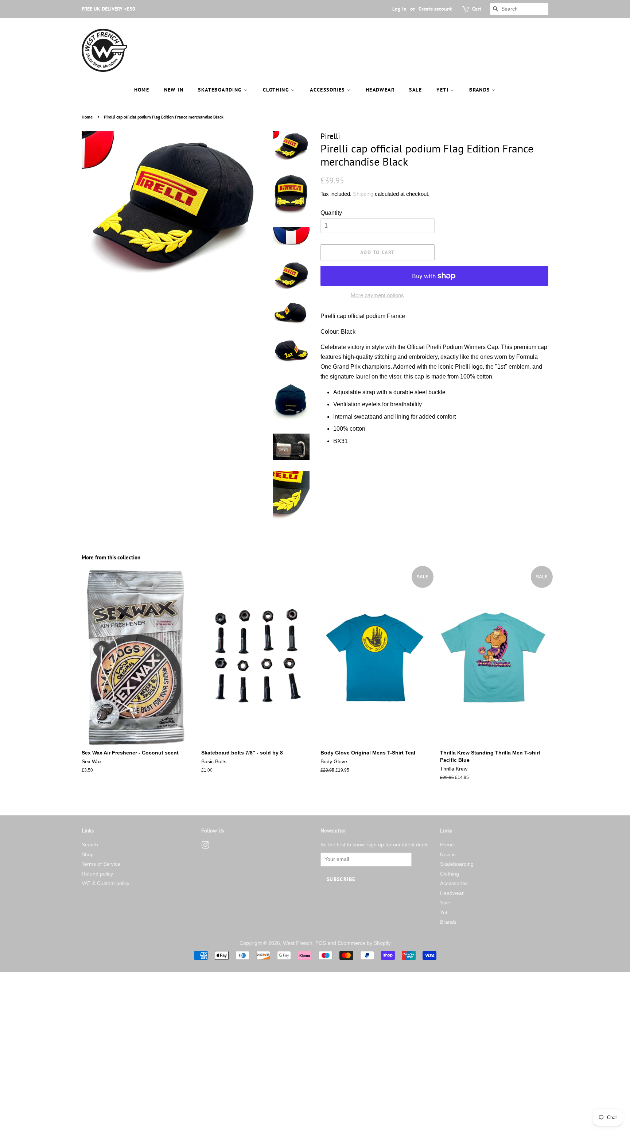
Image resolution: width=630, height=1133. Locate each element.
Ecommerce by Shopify (364, 943)
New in (173, 89)
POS (320, 943)
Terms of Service (101, 864)
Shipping (363, 194)
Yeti (443, 89)
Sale (415, 89)
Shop (88, 854)
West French (297, 943)
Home (141, 89)
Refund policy (97, 874)
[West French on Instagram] (205, 846)
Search (90, 844)
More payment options (377, 295)
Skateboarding (221, 89)
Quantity (331, 213)
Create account (435, 8)
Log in (399, 8)
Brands (480, 89)
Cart (476, 8)
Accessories (328, 89)
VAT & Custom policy (105, 883)
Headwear (380, 89)
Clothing (277, 89)
